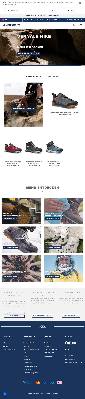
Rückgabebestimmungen (31, 349)
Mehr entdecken (11, 247)
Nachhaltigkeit (48, 356)
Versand (26, 346)
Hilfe (26, 19)
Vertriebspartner (49, 353)
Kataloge (5, 343)
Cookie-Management (30, 366)
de (6, 19)
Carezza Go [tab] (52, 76)
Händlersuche (27, 363)
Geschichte (47, 343)
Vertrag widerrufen (29, 343)
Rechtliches (47, 346)
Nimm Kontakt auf (71, 316)
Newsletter (26, 359)
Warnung (5, 346)
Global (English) (12, 10)
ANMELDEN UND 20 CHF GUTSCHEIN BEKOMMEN (42, 15)
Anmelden (14, 316)
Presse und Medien (9, 349)
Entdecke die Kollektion (28, 53)
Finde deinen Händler (42, 316)
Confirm (70, 10)
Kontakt (25, 356)
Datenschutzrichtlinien (51, 349)
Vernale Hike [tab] (33, 76)
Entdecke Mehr (10, 218)
